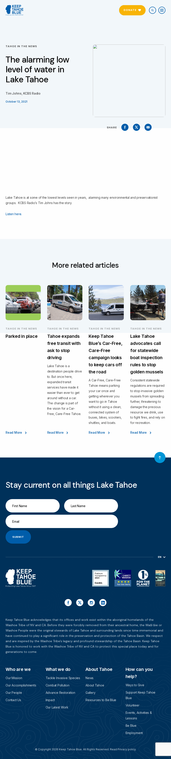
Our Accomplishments (21, 685)
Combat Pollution (57, 685)
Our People (14, 692)
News (90, 678)
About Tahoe (95, 685)
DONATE (130, 10)
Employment (134, 733)
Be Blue (131, 725)
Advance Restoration (60, 692)
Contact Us (13, 700)
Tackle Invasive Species (63, 678)
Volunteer (132, 705)
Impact (50, 700)
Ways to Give (135, 685)
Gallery (90, 692)
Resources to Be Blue (101, 700)
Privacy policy (127, 749)
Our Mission (14, 678)
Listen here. (14, 214)
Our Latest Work (57, 707)
